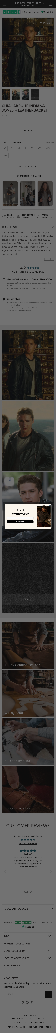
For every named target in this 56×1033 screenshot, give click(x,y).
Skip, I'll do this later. (20, 524)
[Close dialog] (50, 505)
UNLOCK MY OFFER (20, 521)
